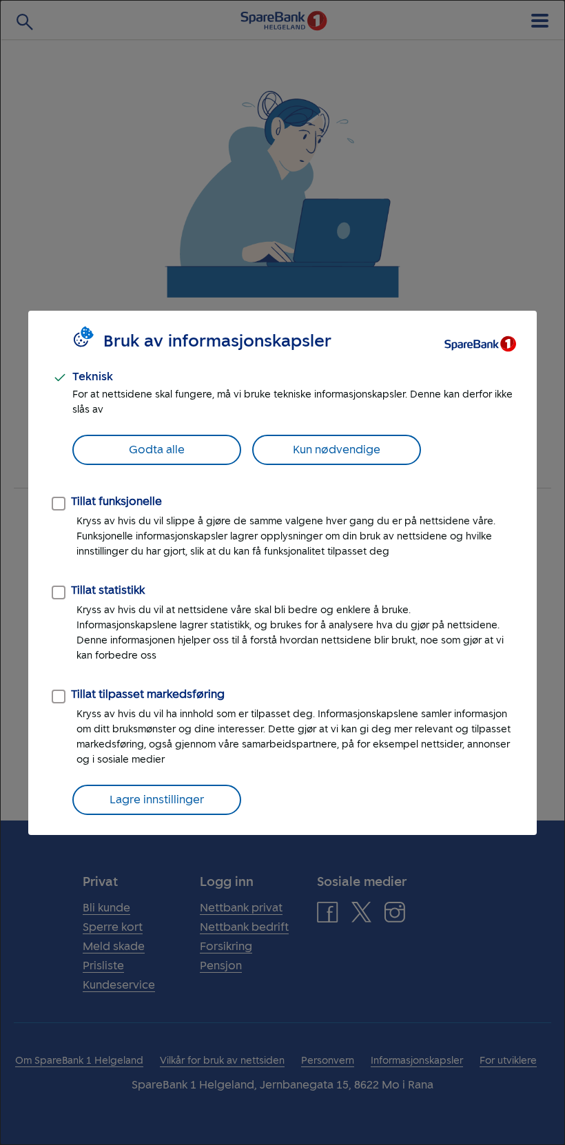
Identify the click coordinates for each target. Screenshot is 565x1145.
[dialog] (282, 572)
